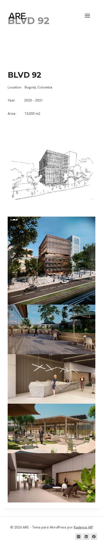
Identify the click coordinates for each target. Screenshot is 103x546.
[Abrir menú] (89, 15)
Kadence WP (83, 527)
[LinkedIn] (86, 536)
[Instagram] (78, 536)
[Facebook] (94, 536)
